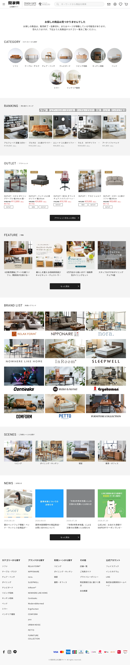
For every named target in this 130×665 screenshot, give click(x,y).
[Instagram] (9, 652)
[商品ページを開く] (16, 127)
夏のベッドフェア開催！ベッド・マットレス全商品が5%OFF (17, 527)
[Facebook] (4, 652)
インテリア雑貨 (118, 110)
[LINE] (15, 652)
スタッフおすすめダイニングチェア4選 (111, 273)
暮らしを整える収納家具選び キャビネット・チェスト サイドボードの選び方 (48, 275)
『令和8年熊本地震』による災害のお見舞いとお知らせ (79, 526)
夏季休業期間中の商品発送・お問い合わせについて (48, 526)
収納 (97, 110)
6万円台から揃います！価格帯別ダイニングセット (80, 273)
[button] (79, 4)
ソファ (43, 110)
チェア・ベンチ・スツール (61, 110)
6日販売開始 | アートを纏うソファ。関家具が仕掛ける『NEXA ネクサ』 (17, 275)
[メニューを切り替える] (4, 4)
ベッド (105, 110)
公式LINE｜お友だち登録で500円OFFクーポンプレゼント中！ (110, 527)
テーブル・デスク (84, 110)
